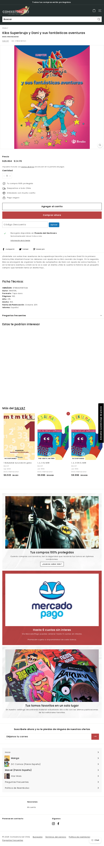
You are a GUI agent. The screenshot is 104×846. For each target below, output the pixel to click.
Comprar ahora (52, 215)
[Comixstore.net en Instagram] (53, 823)
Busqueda (38, 837)
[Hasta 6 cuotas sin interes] (52, 600)
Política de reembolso (79, 837)
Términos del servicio (55, 837)
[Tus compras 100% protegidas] (52, 522)
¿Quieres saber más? (52, 564)
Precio (5, 156)
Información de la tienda (20, 240)
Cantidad (7, 170)
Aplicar (54, 224)
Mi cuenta (31, 807)
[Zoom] (100, 145)
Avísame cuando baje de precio (100, 423)
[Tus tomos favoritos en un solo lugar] (52, 675)
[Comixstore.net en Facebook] (58, 823)
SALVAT (5, 41)
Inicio (4, 28)
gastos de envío (27, 167)
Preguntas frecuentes (12, 840)
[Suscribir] (95, 737)
